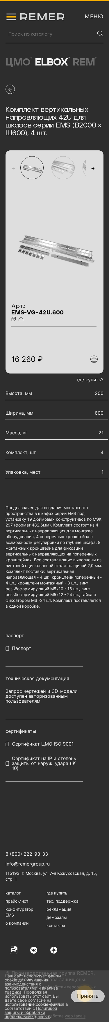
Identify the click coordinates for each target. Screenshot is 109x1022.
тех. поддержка (62, 901)
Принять (88, 996)
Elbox (52, 62)
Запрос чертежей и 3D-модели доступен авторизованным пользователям (42, 696)
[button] (13, 168)
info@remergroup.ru (28, 864)
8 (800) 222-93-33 (27, 854)
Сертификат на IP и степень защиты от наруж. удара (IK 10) (44, 763)
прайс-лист (17, 901)
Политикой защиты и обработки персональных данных (31, 1012)
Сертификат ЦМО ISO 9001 (43, 744)
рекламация (59, 909)
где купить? (90, 379)
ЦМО (19, 62)
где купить (57, 892)
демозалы (57, 917)
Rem (85, 62)
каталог (13, 892)
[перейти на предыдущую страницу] (10, 89)
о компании (17, 923)
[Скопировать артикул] (14, 319)
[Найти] (100, 33)
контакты (56, 925)
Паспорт (21, 648)
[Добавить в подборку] (94, 359)
